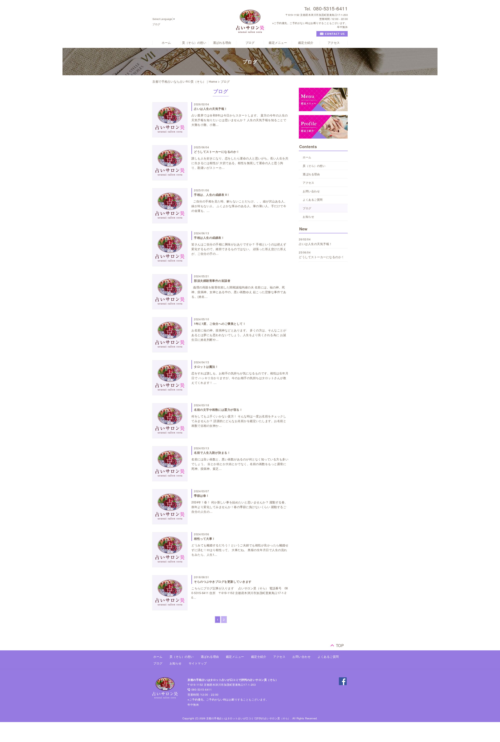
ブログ (250, 42)
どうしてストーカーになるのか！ (321, 257)
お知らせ (308, 216)
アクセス (334, 42)
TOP (340, 644)
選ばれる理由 (222, 42)
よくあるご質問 (313, 199)
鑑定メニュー (278, 42)
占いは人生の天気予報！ (315, 244)
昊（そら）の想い (194, 42)
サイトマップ (198, 663)
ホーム (166, 42)
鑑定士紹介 (305, 42)
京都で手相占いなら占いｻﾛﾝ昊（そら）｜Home (184, 81)
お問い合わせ (311, 191)
